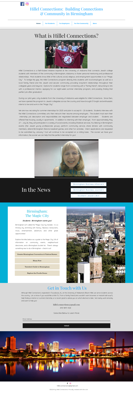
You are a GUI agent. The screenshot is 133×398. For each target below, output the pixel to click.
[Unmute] (40, 175)
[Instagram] (27, 4)
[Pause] (37, 175)
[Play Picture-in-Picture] (92, 175)
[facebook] (67, 383)
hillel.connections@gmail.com (66, 304)
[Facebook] (22, 4)
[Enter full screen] (96, 175)
